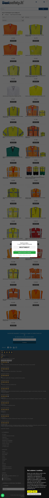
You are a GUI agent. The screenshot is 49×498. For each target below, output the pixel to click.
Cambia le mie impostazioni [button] (34, 494)
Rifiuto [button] (34, 491)
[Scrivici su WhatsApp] (2, 495)
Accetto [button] (29, 491)
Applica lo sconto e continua (24, 252)
